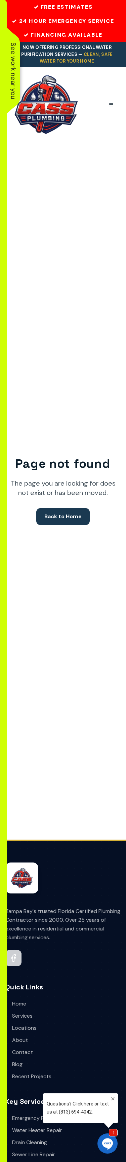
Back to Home (63, 516)
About (20, 1040)
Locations (24, 1027)
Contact (22, 1052)
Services (22, 1015)
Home (19, 1003)
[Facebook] (13, 958)
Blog (17, 1064)
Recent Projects (31, 1076)
